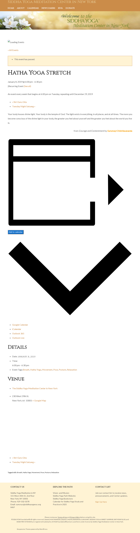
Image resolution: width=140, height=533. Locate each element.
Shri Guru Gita (19, 102)
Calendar (33, 8)
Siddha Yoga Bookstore (63, 498)
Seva (60, 8)
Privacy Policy (75, 517)
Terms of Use (62, 517)
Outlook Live (18, 337)
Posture (62, 369)
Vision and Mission (61, 493)
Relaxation (72, 369)
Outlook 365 (18, 333)
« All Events (13, 50)
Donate (70, 8)
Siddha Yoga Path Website (64, 496)
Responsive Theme (24, 529)
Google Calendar (20, 324)
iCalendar (16, 329)
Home (11, 8)
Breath (26, 369)
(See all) (27, 86)
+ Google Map (39, 400)
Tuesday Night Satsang (23, 106)
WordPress (43, 529)
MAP (13, 507)
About (20, 8)
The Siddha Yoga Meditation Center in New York (35, 388)
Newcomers (48, 8)
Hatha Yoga (35, 369)
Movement (47, 369)
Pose (55, 369)
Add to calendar (16, 232)
